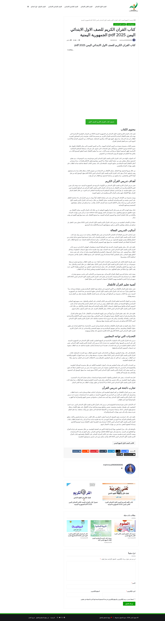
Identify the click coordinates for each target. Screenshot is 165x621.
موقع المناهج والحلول (104, 617)
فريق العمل (31, 617)
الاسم (133, 583)
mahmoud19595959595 (113, 465)
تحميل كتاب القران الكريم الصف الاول (101, 122)
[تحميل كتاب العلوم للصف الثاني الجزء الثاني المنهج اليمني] (124, 526)
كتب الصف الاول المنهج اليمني (123, 443)
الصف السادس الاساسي (55, 6)
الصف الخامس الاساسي (71, 6)
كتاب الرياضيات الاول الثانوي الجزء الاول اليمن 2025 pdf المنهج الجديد (78, 534)
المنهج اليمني (124, 20)
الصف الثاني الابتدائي (86, 6)
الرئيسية (131, 20)
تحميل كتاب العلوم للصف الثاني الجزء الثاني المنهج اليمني (124, 534)
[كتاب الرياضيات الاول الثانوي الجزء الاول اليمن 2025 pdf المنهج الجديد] (77, 526)
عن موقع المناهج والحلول (42, 617)
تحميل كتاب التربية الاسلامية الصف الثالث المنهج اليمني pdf (102, 539)
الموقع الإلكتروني (95, 591)
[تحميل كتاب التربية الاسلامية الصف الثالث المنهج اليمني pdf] (101, 528)
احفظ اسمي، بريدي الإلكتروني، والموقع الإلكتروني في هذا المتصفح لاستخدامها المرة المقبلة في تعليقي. (107, 599)
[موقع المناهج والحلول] (133, 6)
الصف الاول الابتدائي (100, 6)
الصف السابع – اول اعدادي (38, 6)
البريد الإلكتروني (130, 591)
